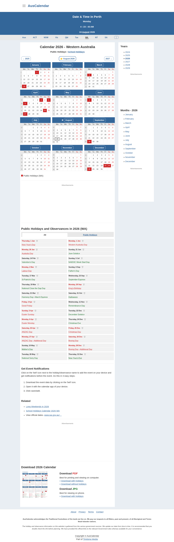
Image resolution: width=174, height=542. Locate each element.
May (67, 92)
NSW (46, 37)
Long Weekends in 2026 (37, 406)
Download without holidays (73, 484)
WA (86, 37)
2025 (127, 55)
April (35, 92)
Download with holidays (72, 481)
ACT (35, 37)
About (73, 512)
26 (24, 86)
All (45, 235)
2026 (127, 58)
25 (45, 110)
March (99, 65)
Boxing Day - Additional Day (80, 349)
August (85, 32)
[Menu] (24, 6)
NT (96, 37)
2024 (127, 52)
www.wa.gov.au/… (53, 415)
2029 (127, 68)
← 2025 (26, 59)
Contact (99, 512)
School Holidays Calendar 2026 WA (43, 411)
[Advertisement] (110, 6)
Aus (24, 37)
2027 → (109, 59)
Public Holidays (90, 235)
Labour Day (27, 271)
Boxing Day (73, 341)
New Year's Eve (75, 358)
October (35, 148)
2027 (127, 62)
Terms (91, 512)
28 (89, 141)
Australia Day (27, 253)
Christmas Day (75, 332)
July (35, 120)
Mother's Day (27, 349)
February (67, 65)
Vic (56, 37)
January (35, 65)
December (99, 148)
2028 (127, 65)
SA (106, 37)
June (99, 92)
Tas (76, 37)
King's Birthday (75, 288)
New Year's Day (28, 245)
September (99, 120)
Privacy (82, 512)
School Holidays (76, 52)
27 (25, 114)
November (67, 148)
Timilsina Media (90, 539)
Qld (66, 37)
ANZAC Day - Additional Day (34, 341)
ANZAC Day (27, 332)
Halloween (73, 297)
